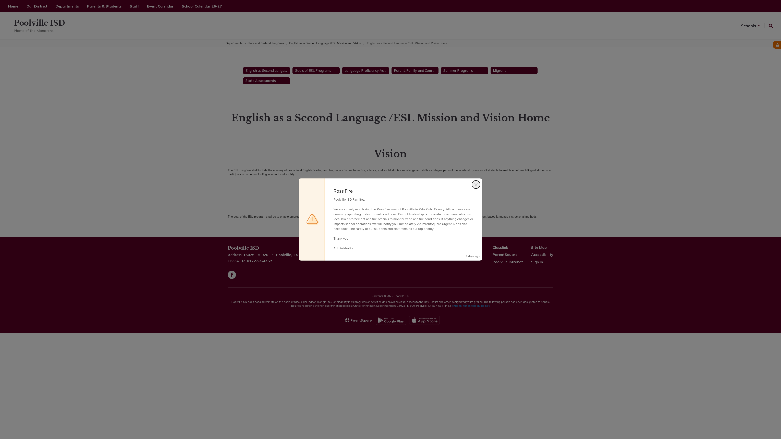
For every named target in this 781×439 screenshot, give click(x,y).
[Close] (476, 184)
